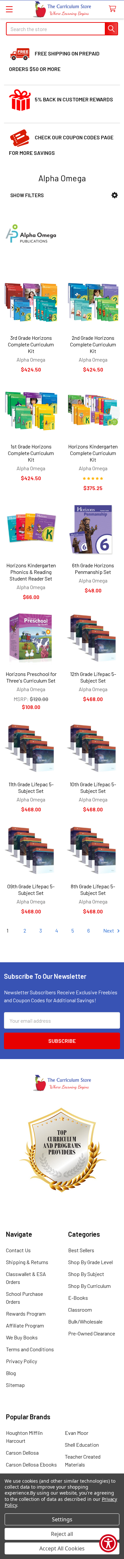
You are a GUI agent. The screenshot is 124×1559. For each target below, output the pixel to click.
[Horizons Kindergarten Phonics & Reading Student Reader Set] (31, 529)
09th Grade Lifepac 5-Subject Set (31, 889)
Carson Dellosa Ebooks (31, 1464)
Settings (62, 1519)
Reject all (62, 1534)
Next (109, 930)
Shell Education (82, 1444)
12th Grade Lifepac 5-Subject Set (93, 677)
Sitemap (15, 1385)
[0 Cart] (114, 9)
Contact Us (18, 1250)
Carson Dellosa (22, 1452)
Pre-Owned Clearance (91, 1333)
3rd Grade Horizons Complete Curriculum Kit (31, 344)
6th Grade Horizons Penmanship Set (93, 568)
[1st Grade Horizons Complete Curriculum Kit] (31, 411)
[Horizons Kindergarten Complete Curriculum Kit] (93, 411)
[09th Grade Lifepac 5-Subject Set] (31, 850)
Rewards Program (26, 1313)
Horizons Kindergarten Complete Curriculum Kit (93, 453)
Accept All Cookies (62, 1548)
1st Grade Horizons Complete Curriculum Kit (31, 453)
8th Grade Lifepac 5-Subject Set (93, 889)
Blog (11, 1373)
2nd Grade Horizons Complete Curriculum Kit (93, 344)
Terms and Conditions (30, 1349)
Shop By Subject (86, 1274)
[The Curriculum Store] (62, 9)
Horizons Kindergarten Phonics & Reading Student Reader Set (31, 572)
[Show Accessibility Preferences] (108, 1543)
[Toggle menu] (9, 9)
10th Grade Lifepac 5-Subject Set (93, 787)
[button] (114, 195)
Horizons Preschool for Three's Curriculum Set (31, 677)
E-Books (78, 1297)
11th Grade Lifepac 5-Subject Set (31, 787)
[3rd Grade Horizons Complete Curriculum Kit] (31, 302)
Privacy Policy (21, 1361)
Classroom (80, 1309)
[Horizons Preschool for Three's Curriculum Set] (31, 638)
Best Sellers (81, 1250)
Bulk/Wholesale (85, 1321)
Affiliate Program (25, 1325)
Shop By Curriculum (89, 1286)
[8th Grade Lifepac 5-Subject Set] (93, 850)
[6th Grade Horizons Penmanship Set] (93, 529)
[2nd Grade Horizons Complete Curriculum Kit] (93, 302)
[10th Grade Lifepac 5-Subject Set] (93, 748)
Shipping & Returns (27, 1262)
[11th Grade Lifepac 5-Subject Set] (31, 748)
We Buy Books (22, 1337)
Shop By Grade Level (90, 1262)
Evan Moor (76, 1433)
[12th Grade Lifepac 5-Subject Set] (93, 638)
